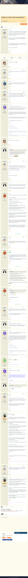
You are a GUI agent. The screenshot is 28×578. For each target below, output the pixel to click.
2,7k (4, 199)
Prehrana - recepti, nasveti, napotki (11, 21)
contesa (4, 368)
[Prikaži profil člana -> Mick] (4, 360)
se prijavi (15, 510)
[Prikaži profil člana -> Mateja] (4, 83)
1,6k (4, 243)
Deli (21, 21)
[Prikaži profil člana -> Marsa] (4, 415)
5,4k (4, 87)
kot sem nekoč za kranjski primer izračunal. (15, 314)
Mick (4, 358)
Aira (4, 60)
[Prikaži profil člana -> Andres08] (2, 21)
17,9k (5, 364)
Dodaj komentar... (7, 514)
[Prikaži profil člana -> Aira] (4, 63)
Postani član (9, 537)
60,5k (5, 420)
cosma (4, 330)
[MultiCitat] (9, 52)
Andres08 (4, 29)
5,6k (4, 111)
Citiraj (11, 52)
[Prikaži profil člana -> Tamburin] (4, 196)
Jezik (10, 577)
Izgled (13, 577)
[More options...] (26, 29)
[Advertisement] (14, 10)
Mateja (4, 81)
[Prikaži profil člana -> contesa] (4, 371)
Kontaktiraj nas (16, 577)
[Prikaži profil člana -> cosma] (4, 107)
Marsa (4, 477)
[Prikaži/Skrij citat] (9, 271)
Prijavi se (4, 537)
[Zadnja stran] (9, 27)
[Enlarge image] (24, 32)
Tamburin (4, 193)
